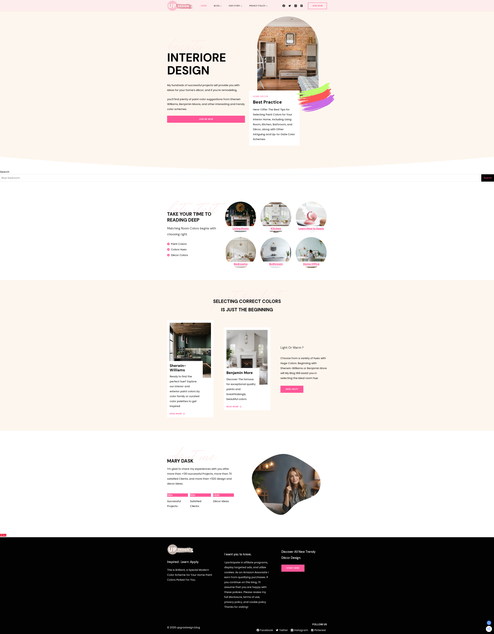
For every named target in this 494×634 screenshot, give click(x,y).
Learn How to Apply (311, 228)
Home (204, 5)
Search (4, 172)
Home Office (311, 264)
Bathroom (276, 264)
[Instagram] (295, 5)
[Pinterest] (301, 5)
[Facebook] (283, 5)
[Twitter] (289, 5)
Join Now (317, 5)
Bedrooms (241, 264)
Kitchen (276, 228)
